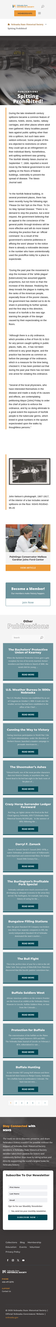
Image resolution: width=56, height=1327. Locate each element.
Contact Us (6, 1291)
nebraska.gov (12, 1317)
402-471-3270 (8, 1282)
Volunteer (35, 1247)
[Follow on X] (18, 1260)
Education (11, 1247)
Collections (11, 1242)
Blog (22, 1242)
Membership (34, 1242)
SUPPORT (6, 1289)
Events (23, 1247)
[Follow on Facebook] (8, 1260)
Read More (28, 674)
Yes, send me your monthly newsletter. (28, 1211)
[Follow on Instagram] (13, 1260)
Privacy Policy (13, 1252)
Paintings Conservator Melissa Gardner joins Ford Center (28, 558)
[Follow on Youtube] (23, 1260)
